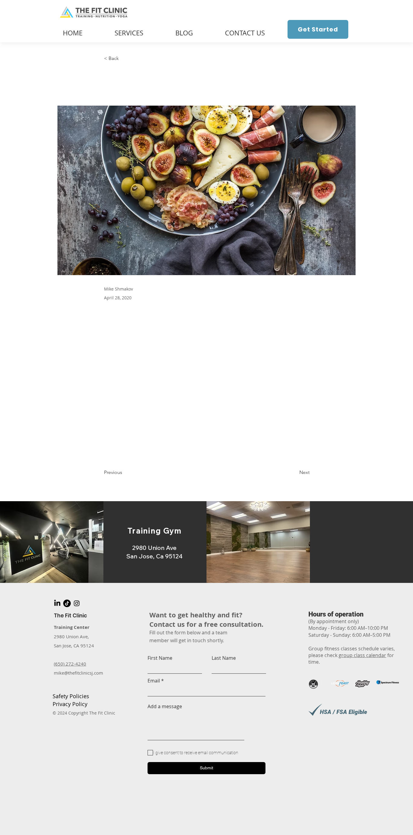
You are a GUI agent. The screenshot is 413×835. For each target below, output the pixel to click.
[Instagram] (76, 603)
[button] (124, 58)
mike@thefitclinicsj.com (78, 673)
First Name (160, 658)
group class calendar (362, 655)
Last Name (224, 658)
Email (154, 680)
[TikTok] (67, 603)
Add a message (165, 706)
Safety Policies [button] (71, 696)
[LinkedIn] (57, 603)
